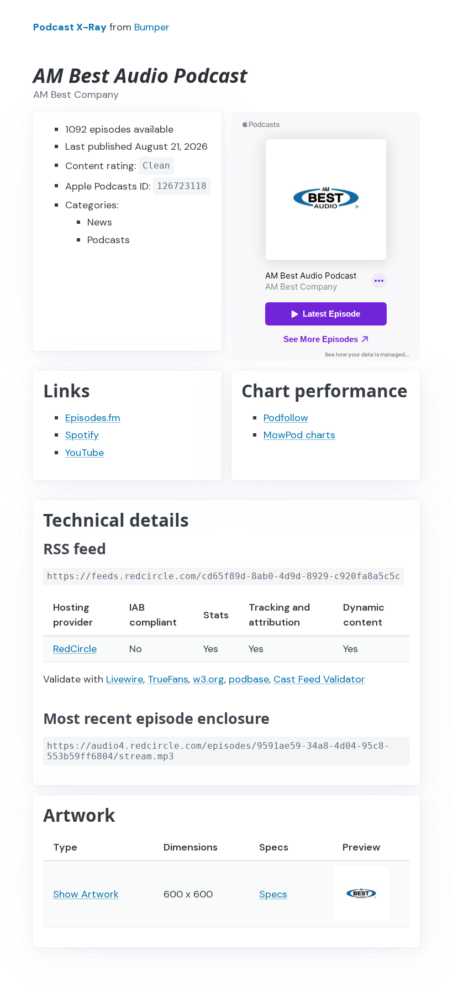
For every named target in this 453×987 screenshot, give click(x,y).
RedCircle (75, 648)
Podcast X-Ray (70, 27)
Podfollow (286, 417)
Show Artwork (86, 894)
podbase (249, 679)
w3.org (208, 679)
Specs (273, 894)
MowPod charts (299, 435)
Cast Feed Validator (319, 679)
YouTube (84, 452)
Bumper (152, 27)
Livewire (124, 679)
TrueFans (168, 679)
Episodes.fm (92, 417)
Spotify (82, 435)
